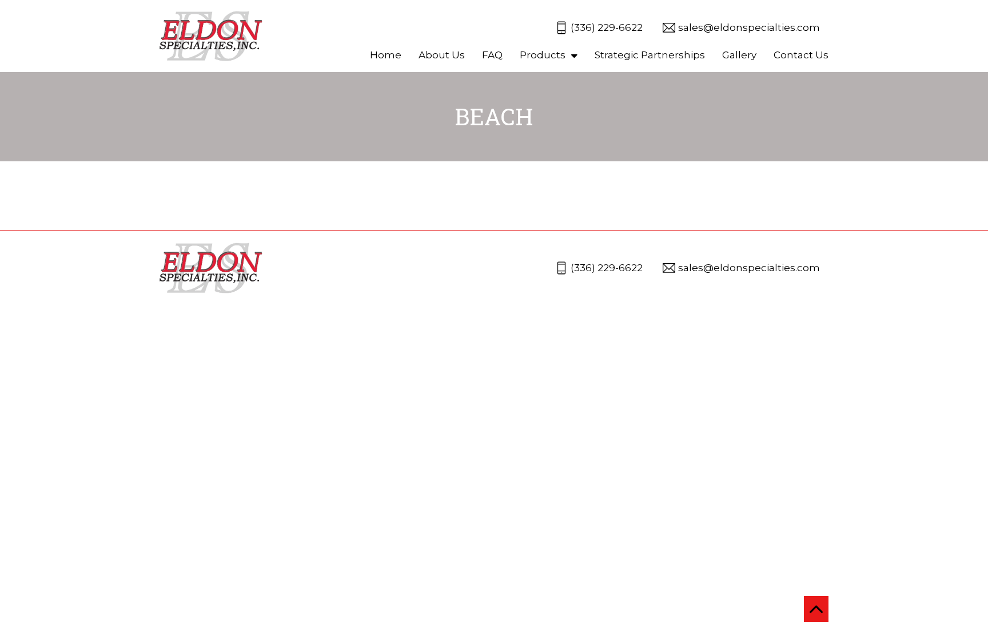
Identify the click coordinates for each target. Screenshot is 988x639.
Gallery (739, 55)
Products (542, 55)
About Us (442, 55)
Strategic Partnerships (650, 55)
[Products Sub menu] (574, 55)
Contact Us (801, 55)
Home (385, 55)
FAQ (492, 55)
